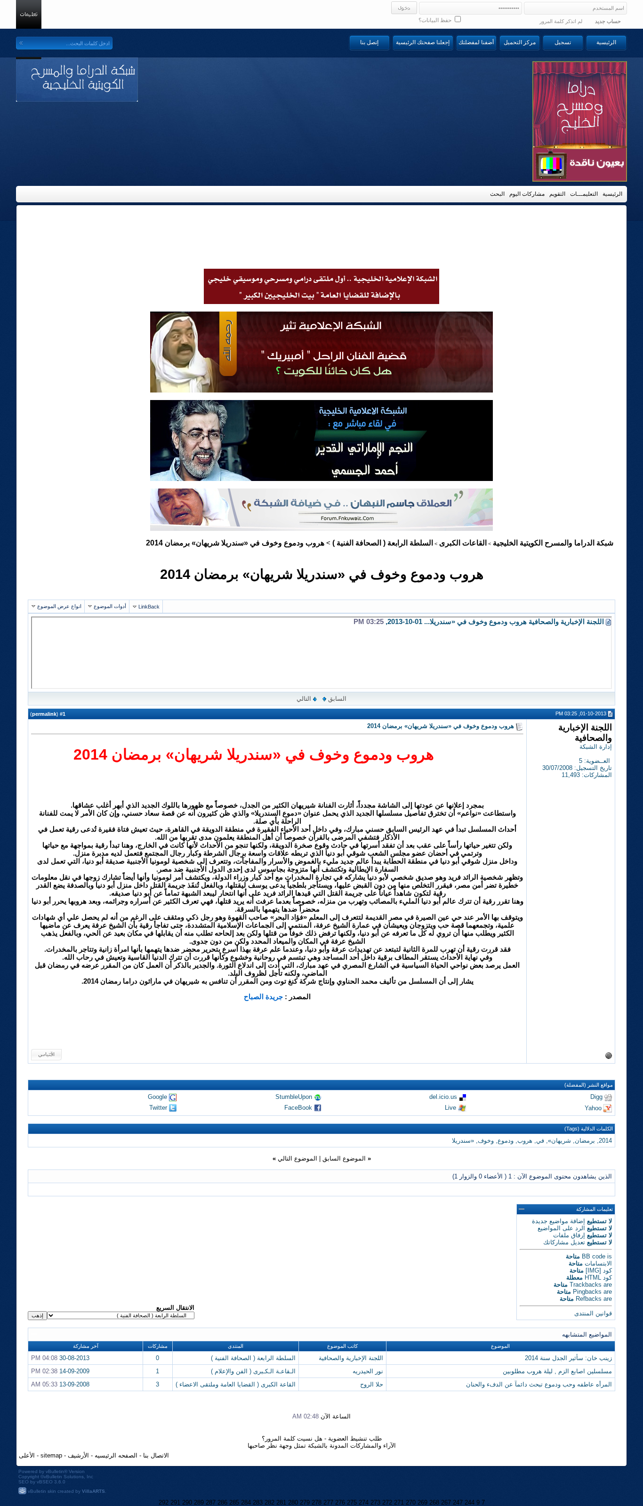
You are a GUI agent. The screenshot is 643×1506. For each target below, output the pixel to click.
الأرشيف (78, 1455)
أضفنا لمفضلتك (476, 42)
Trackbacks (586, 1284)
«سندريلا (463, 1140)
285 (234, 1502)
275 (352, 1502)
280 (293, 1502)
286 (222, 1502)
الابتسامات (598, 1263)
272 (387, 1502)
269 (422, 1502)
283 (258, 1502)
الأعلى (27, 1455)
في (540, 1140)
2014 (605, 1140)
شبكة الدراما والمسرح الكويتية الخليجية (553, 543)
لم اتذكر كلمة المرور (560, 21)
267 (446, 1502)
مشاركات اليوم (527, 194)
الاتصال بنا (156, 1455)
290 (187, 1502)
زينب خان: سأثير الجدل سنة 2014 (568, 1358)
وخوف (486, 1140)
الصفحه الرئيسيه (116, 1455)
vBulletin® (56, 1471)
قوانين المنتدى (593, 1313)
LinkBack (149, 606)
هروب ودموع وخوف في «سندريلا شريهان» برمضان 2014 (321, 574)
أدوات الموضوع (110, 606)
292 (164, 1502)
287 (211, 1502)
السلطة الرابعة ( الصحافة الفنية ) (382, 543)
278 (317, 1502)
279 (305, 1502)
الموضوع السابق (344, 1158)
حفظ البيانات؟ (435, 20)
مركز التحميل (520, 42)
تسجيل (563, 42)
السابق (337, 698)
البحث (497, 194)
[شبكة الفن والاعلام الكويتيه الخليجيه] (321, 390)
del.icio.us (443, 1096)
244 (469, 1502)
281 (281, 1502)
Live (450, 1107)
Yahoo (593, 1107)
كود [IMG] (599, 1270)
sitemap (51, 1455)
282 (269, 1502)
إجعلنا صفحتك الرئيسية (423, 42)
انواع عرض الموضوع (59, 606)
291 (175, 1502)
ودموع (506, 1140)
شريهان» (559, 1140)
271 (399, 1502)
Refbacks (589, 1298)
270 (411, 1502)
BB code (593, 1256)
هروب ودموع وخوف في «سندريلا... (475, 621)
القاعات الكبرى (463, 543)
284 (246, 1502)
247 (458, 1502)
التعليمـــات (584, 194)
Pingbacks (587, 1291)
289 (199, 1502)
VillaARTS (93, 1491)
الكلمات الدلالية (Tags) (588, 1128)
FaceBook (298, 1107)
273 (375, 1502)
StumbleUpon (293, 1096)
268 (434, 1502)
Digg (596, 1096)
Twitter (158, 1107)
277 (328, 1502)
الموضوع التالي (297, 1158)
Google (157, 1096)
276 (340, 1502)
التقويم (557, 194)
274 (364, 1502)
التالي (304, 698)
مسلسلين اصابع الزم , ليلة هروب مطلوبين (557, 1371)
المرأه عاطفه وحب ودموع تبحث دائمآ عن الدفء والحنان (539, 1384)
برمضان (585, 1140)
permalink (44, 714)
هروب (524, 1140)
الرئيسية (606, 42)
